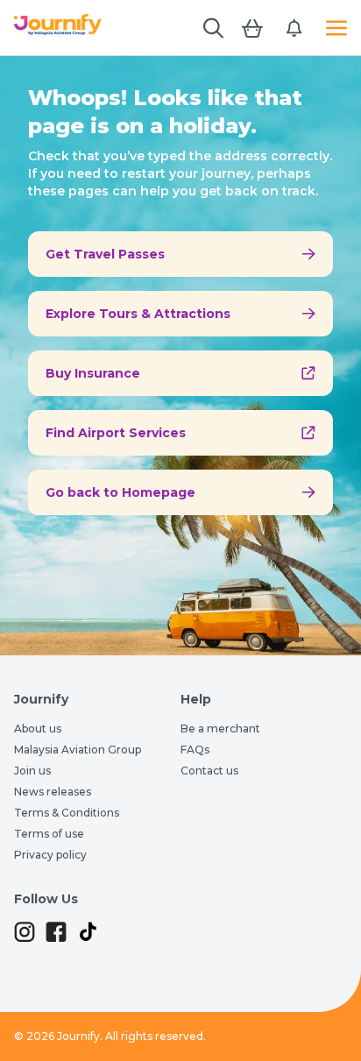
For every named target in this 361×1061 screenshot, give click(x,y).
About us (37, 728)
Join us (32, 770)
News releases (52, 791)
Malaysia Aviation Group (77, 749)
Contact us (209, 770)
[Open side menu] (336, 28)
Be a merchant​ (220, 728)
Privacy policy (50, 854)
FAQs (194, 749)
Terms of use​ (49, 833)
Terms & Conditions (66, 812)
